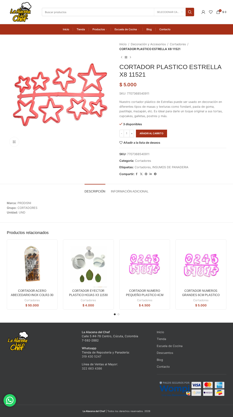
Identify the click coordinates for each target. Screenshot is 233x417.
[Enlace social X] (141, 174)
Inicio (123, 44)
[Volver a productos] (126, 57)
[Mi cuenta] (203, 12)
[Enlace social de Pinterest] (146, 174)
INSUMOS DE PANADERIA (170, 167)
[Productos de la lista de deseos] (210, 12)
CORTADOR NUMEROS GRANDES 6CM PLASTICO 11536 (201, 295)
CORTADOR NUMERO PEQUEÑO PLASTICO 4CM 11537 (144, 295)
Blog (160, 360)
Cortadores (178, 44)
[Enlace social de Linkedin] (150, 174)
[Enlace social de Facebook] (136, 174)
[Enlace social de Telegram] (155, 174)
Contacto (163, 366)
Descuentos (165, 353)
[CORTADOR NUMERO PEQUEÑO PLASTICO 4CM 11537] (144, 264)
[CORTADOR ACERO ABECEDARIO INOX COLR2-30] (32, 264)
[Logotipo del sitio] (20, 11)
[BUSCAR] (190, 12)
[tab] (95, 189)
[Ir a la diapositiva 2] (118, 314)
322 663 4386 (92, 368)
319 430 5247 (91, 356)
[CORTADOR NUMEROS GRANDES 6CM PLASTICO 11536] (200, 264)
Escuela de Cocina (170, 346)
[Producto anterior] (121, 57)
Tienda (161, 339)
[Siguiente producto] (130, 57)
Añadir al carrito (151, 133)
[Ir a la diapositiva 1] (115, 314)
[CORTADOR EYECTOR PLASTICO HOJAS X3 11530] (88, 264)
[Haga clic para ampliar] (14, 141)
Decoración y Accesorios (148, 44)
